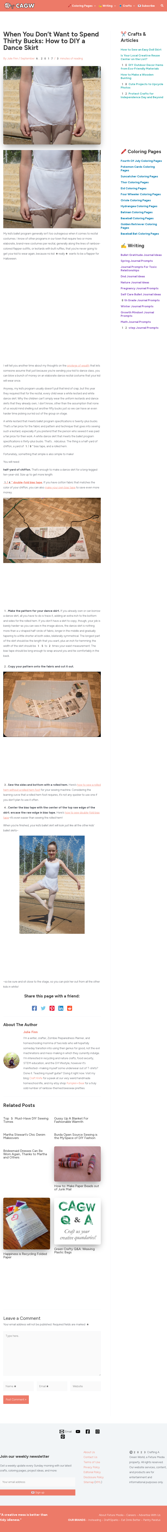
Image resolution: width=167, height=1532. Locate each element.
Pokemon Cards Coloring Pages (138, 168)
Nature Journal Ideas (135, 282)
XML (98, 1482)
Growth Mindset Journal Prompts (137, 314)
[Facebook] (34, 1008)
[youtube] (79, 1431)
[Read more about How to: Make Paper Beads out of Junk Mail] (77, 1163)
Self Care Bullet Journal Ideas (141, 294)
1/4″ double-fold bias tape (22, 482)
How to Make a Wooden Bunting (137, 76)
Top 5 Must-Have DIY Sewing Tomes (25, 1120)
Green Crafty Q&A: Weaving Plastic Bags (74, 1250)
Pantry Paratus (151, 1520)
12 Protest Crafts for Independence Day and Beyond (142, 95)
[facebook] (88, 1431)
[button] (94, 5)
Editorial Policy (92, 1472)
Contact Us (90, 1457)
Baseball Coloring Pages (137, 218)
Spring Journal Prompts (137, 261)
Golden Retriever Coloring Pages (139, 226)
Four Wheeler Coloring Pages (141, 194)
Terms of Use (92, 1462)
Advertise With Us (149, 1515)
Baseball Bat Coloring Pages (140, 233)
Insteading (94, 1520)
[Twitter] (43, 1008)
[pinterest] (63, 1436)
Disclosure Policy (94, 1477)
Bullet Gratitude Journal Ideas (141, 255)
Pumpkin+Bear (75, 1083)
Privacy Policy (92, 1467)
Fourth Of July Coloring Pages (141, 161)
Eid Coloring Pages (133, 188)
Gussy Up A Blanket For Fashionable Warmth (71, 1120)
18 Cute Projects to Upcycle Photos (142, 86)
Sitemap (89, 1482)
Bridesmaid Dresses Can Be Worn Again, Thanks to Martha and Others (25, 1154)
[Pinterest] (52, 1008)
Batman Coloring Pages (137, 212)
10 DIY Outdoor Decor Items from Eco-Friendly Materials (142, 66)
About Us (89, 1452)
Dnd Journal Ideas (133, 276)
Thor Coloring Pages (135, 182)
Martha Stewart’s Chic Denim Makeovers (24, 1136)
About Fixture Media (111, 1515)
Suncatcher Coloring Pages (139, 176)
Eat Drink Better (130, 1520)
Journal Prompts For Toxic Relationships (139, 268)
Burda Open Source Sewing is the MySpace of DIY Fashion (75, 1136)
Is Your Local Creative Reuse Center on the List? (140, 57)
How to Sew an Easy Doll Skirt (141, 49)
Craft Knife (35, 1078)
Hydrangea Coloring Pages (139, 206)
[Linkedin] (60, 1008)
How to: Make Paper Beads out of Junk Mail (76, 1187)
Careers (131, 1515)
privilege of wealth (78, 365)
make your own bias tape (60, 487)
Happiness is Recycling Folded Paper (25, 1255)
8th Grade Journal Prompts (140, 300)
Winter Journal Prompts (137, 306)
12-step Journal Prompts (140, 328)
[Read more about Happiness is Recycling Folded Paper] (26, 1223)
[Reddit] (69, 1008)
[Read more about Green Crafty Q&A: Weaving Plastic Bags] (77, 1220)
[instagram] (98, 1431)
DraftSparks (111, 1520)
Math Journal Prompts (136, 322)
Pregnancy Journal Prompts (140, 288)
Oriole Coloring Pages (136, 200)
